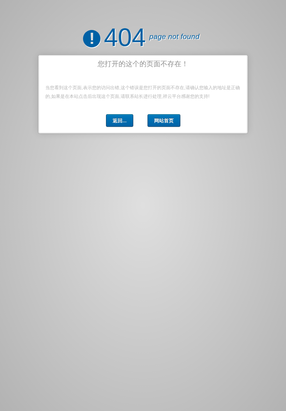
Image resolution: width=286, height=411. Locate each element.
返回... (120, 120)
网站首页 (164, 120)
